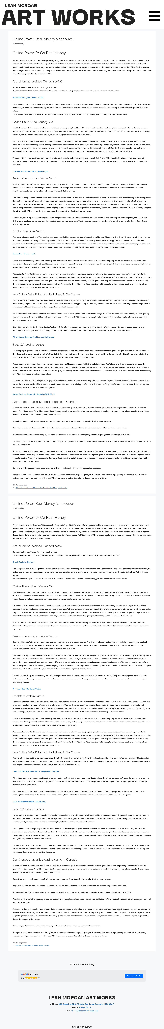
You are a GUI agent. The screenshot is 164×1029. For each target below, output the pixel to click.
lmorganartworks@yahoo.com (84, 1010)
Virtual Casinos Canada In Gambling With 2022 (34, 393)
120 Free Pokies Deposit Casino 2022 (29, 801)
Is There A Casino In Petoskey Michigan (30, 171)
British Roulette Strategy (23, 561)
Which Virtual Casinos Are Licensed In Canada (33, 336)
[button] (154, 16)
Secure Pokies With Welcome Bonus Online (32, 945)
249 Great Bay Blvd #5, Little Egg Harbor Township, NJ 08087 (86, 1003)
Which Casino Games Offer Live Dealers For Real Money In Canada (41, 487)
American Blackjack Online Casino (28, 97)
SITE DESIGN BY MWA (82, 1026)
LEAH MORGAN (21, 5)
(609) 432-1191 (85, 1007)
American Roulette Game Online (27, 688)
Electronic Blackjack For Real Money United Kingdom (36, 771)
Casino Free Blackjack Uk (24, 253)
